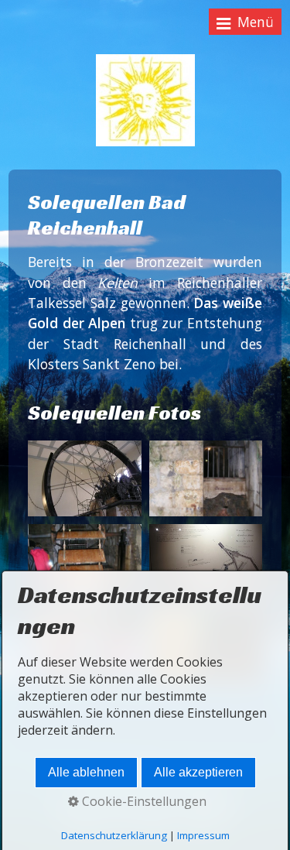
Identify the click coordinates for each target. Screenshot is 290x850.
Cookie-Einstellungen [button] (142, 801)
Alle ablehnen (86, 772)
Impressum (203, 835)
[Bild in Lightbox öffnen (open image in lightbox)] (84, 478)
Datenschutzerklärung (114, 835)
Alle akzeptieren (198, 772)
